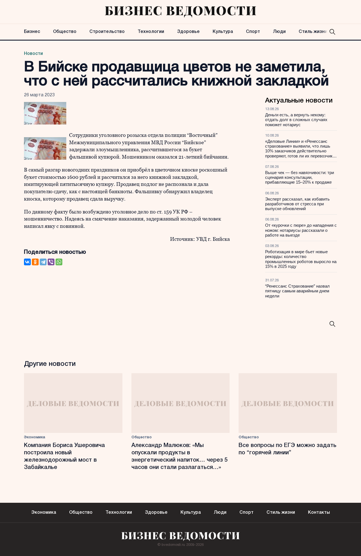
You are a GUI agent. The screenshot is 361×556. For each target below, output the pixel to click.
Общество (64, 32)
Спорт (253, 32)
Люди (279, 32)
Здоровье (188, 32)
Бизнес (32, 32)
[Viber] (51, 262)
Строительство (107, 32)
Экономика (34, 437)
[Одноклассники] (35, 262)
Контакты (319, 513)
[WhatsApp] (59, 262)
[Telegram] (43, 262)
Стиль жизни (313, 32)
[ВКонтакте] (27, 262)
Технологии (151, 32)
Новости (33, 54)
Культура (223, 32)
